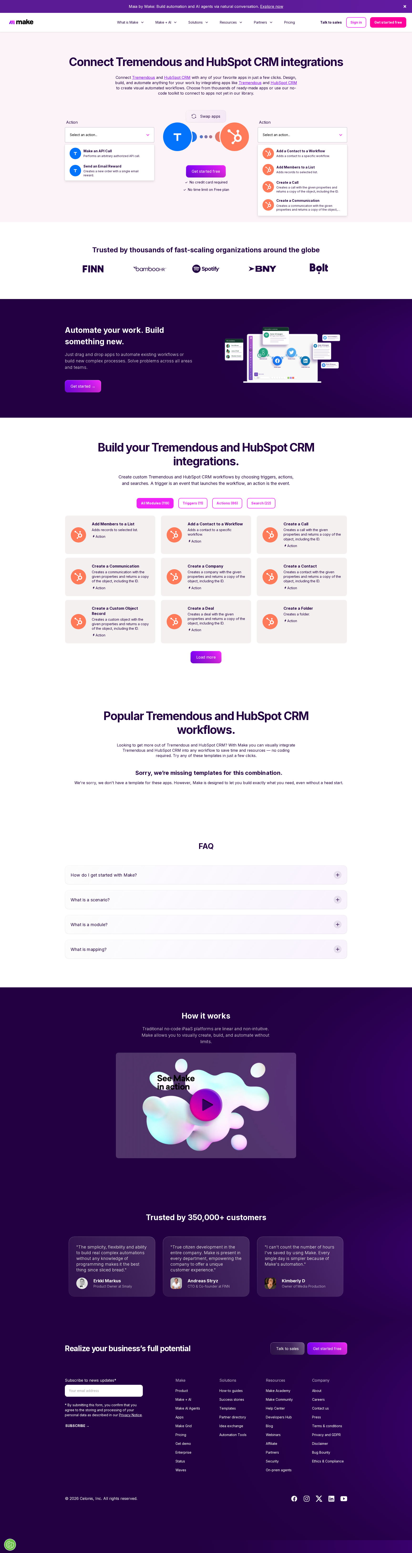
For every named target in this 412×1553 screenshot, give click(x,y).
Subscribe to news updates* (90, 1380)
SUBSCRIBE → (77, 1426)
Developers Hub (279, 1417)
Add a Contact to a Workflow (300, 151)
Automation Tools (233, 1435)
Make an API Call (97, 151)
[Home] (21, 22)
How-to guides (231, 1391)
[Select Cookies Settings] (10, 1545)
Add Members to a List (295, 167)
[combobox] (70, 135)
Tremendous (143, 77)
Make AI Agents (187, 1408)
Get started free (388, 22)
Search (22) (261, 503)
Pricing (289, 22)
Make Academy (278, 1391)
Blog (269, 1426)
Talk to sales (331, 22)
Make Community (279, 1399)
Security (272, 1461)
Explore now (271, 6)
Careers (318, 1399)
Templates (227, 1408)
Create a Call (287, 182)
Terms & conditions (327, 1426)
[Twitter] (319, 1498)
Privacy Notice (130, 1415)
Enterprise (183, 1452)
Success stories (231, 1399)
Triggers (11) (193, 503)
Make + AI (183, 1399)
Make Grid (183, 1426)
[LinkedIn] (331, 1498)
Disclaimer (320, 1443)
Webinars (273, 1435)
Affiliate (271, 1443)
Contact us (320, 1408)
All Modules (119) (155, 503)
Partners (272, 1452)
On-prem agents (279, 1470)
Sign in (356, 22)
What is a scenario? (90, 899)
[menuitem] (130, 22)
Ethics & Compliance (328, 1461)
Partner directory (232, 1417)
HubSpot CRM (177, 77)
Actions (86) (227, 503)
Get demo (183, 1443)
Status (180, 1461)
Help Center (275, 1408)
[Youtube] (343, 1498)
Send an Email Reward (102, 166)
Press (316, 1417)
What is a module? (89, 924)
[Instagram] (306, 1498)
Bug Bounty (321, 1452)
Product (181, 1391)
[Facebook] (294, 1498)
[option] (109, 153)
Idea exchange (231, 1426)
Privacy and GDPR (326, 1435)
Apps (179, 1417)
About (316, 1391)
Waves (180, 1470)
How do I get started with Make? (104, 875)
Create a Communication (297, 200)
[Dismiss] (405, 6)
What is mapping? (89, 949)
